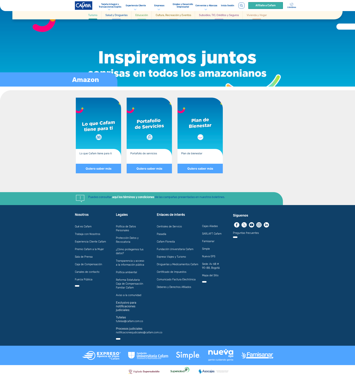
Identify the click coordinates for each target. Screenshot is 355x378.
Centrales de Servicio (169, 226)
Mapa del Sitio (210, 275)
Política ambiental (126, 272)
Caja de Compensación (88, 264)
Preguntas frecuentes (246, 233)
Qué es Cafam (83, 226)
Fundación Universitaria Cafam (175, 249)
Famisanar (208, 241)
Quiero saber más (98, 168)
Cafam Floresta (166, 241)
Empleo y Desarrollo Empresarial (183, 5)
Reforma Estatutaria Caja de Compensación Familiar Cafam (129, 283)
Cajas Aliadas (210, 226)
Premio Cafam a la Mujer (89, 249)
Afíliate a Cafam (266, 5)
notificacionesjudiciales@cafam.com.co (139, 332)
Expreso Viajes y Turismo (171, 256)
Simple (206, 248)
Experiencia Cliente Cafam (90, 241)
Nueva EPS (208, 256)
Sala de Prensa (84, 256)
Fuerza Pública (83, 279)
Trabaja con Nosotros (87, 234)
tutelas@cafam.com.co (129, 321)
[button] (92, 15)
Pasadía (161, 234)
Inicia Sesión (227, 5)
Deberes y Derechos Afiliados (174, 287)
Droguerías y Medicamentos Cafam (177, 264)
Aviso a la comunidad (128, 295)
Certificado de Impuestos (171, 272)
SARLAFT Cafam (212, 233)
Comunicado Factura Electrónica (176, 279)
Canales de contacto (87, 272)
